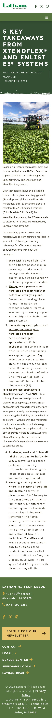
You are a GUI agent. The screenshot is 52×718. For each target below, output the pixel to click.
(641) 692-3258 (16, 604)
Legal (7, 653)
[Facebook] (35, 6)
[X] (41, 6)
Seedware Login (16, 666)
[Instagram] (47, 6)
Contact (9, 646)
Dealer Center (15, 659)
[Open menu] (47, 17)
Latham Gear (13, 673)
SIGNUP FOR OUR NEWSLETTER (21, 633)
